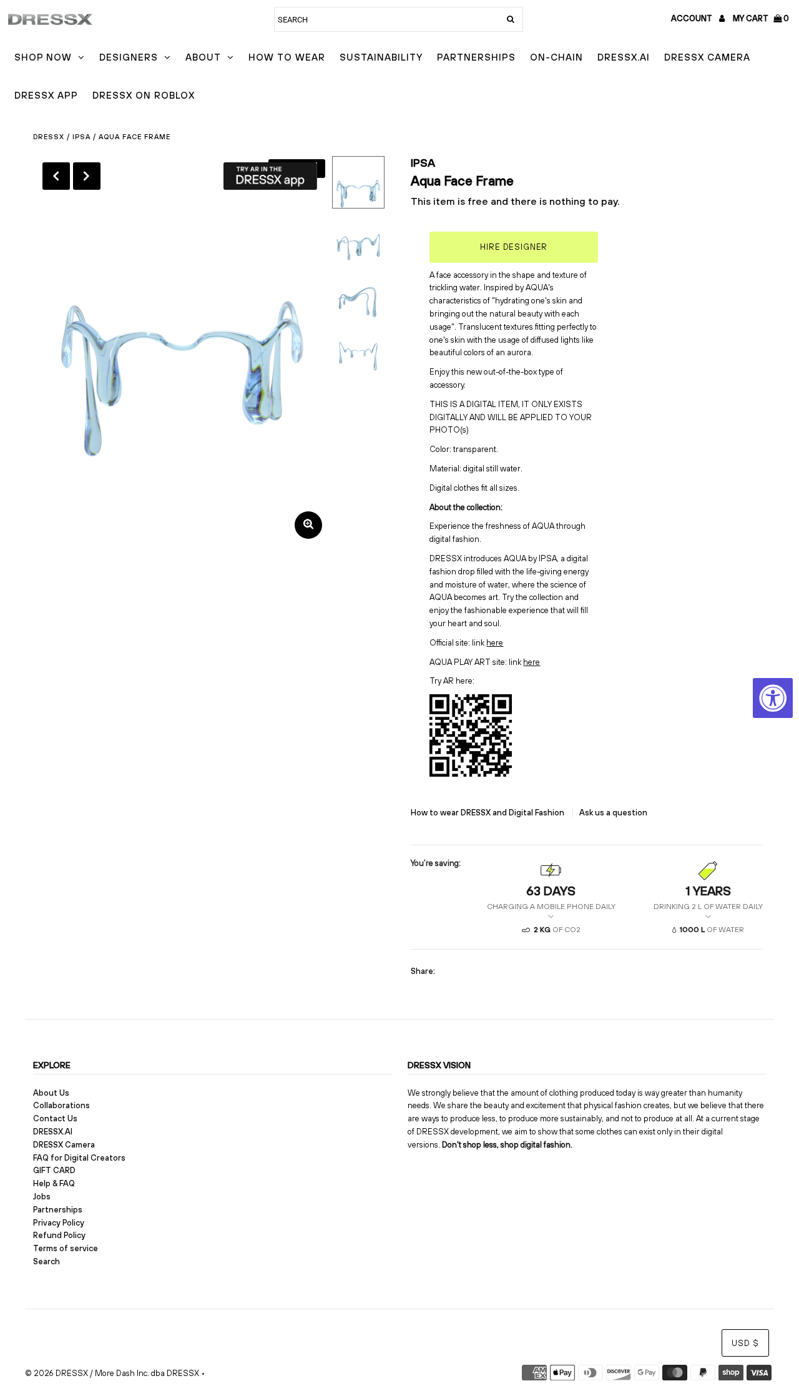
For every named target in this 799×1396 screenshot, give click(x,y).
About (203, 57)
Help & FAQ (54, 1183)
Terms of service (65, 1248)
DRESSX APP (46, 95)
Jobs (42, 1196)
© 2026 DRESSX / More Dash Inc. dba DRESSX (112, 1373)
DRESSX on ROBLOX (143, 95)
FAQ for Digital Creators (79, 1158)
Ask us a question (613, 812)
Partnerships (476, 57)
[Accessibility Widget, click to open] (773, 698)
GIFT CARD (54, 1170)
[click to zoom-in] (308, 525)
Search (46, 1261)
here (494, 642)
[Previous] (56, 176)
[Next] (86, 176)
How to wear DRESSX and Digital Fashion (488, 812)
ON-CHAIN (556, 57)
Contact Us (55, 1118)
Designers (128, 57)
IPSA (81, 136)
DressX (48, 136)
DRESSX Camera (707, 57)
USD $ (745, 1343)
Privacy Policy (58, 1222)
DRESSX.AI (623, 57)
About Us (51, 1093)
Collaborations (61, 1105)
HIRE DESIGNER (513, 247)
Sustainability (381, 57)
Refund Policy (59, 1235)
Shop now (43, 57)
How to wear (286, 57)
